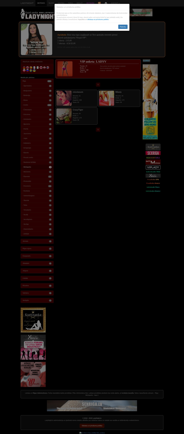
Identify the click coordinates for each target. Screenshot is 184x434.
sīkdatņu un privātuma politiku (98, 19)
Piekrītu (123, 27)
